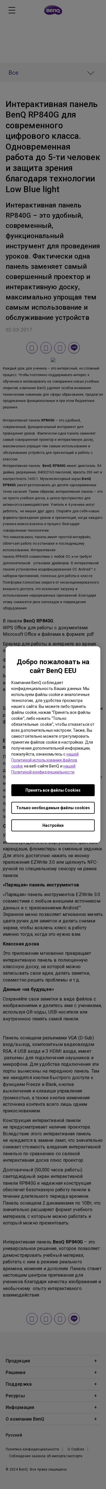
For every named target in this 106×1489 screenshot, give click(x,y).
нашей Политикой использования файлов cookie (45, 760)
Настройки (53, 825)
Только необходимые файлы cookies (53, 808)
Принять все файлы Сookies (53, 790)
